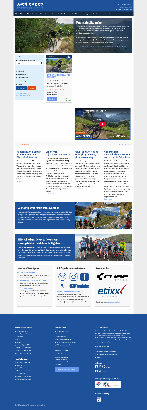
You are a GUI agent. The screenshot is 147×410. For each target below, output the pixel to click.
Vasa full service (21, 373)
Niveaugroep (22, 74)
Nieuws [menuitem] (78, 14)
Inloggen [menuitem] (87, 14)
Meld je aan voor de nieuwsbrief (106, 351)
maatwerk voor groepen (109, 46)
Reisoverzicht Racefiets (23, 362)
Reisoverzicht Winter (63, 331)
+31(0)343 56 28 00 (125, 4)
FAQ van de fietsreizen (23, 353)
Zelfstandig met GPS (23, 345)
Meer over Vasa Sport (103, 346)
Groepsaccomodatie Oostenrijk (66, 342)
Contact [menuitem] (96, 14)
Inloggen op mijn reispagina (66, 369)
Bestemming (22, 81)
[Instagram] (104, 367)
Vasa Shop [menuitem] (109, 14)
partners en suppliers (113, 302)
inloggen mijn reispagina (124, 9)
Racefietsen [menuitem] (52, 14)
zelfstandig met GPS (93, 46)
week (77, 46)
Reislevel (21, 71)
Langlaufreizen (61, 336)
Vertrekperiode (23, 77)
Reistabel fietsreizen (23, 95)
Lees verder (20, 181)
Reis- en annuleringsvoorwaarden (106, 354)
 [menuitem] (16, 13)
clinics (120, 46)
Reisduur (21, 84)
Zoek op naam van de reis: (26, 60)
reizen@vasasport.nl (125, 7)
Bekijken (52, 99)
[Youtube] (100, 367)
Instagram (68, 302)
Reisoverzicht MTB (22, 331)
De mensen (100, 349)
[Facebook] (96, 367)
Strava (82, 302)
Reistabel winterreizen (23, 93)
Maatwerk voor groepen (24, 347)
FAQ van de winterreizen (64, 345)
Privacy (98, 357)
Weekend (19, 336)
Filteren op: (22, 57)
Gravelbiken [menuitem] (39, 14)
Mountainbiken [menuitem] (25, 14)
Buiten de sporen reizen (63, 334)
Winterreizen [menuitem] (66, 14)
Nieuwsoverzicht (125, 144)
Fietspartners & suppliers (24, 350)
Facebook (60, 302)
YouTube (76, 302)
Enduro (18, 342)
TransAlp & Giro (21, 365)
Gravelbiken (20, 368)
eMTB (125, 46)
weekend (83, 46)
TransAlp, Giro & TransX (24, 334)
